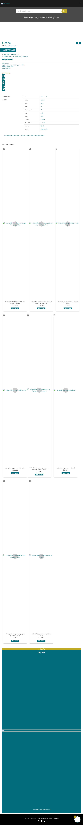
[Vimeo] (44, 821)
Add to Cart (9, 50)
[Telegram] (41, 89)
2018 (42, 116)
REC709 (43, 100)
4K (41, 109)
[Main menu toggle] (80, 3)
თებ (42, 113)
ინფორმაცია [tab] (6, 96)
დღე (42, 103)
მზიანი (42, 126)
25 (41, 106)
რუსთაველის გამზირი (19, 65)
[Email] (41, 79)
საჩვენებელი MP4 (8, 59)
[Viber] (41, 85)
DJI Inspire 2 (44, 96)
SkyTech (8, 68)
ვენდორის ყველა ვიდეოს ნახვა (42, 809)
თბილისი (11, 65)
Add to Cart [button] (15, 308)
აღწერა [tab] (5, 99)
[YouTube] (41, 821)
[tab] (12, 102)
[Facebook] (41, 76)
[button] (9, 46)
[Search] (64, 11)
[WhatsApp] (41, 82)
